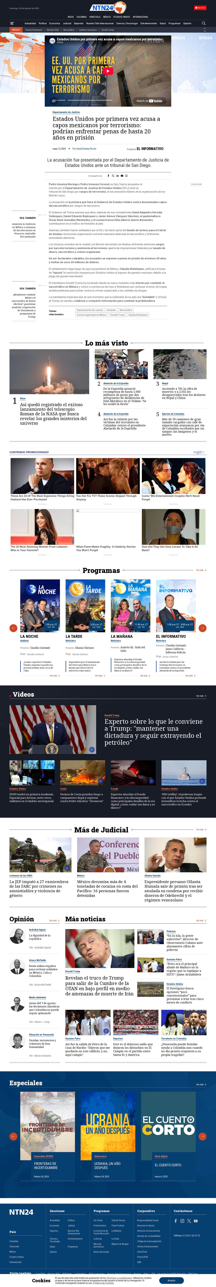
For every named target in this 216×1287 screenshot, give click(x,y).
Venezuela (14, 1246)
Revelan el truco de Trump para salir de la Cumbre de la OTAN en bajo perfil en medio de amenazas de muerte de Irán (99, 985)
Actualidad (30, 23)
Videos (23, 694)
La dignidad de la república (39, 937)
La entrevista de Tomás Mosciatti (101, 1232)
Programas (175, 23)
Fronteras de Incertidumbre (46, 1166)
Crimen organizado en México (92, 315)
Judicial (67, 23)
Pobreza (171, 931)
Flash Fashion (118, 1225)
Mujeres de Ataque (120, 1244)
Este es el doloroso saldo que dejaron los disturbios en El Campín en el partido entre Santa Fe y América (133, 1049)
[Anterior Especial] (13, 1136)
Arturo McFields (37, 960)
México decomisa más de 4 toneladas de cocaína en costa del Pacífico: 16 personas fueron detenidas (107, 888)
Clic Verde (98, 1220)
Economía (54, 23)
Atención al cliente (145, 1225)
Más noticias (85, 919)
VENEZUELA (94, 17)
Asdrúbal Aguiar (37, 929)
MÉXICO (107, 17)
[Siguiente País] (205, 31)
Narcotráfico (68, 30)
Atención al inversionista (148, 1231)
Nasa (22, 398)
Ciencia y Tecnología (127, 23)
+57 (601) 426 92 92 (191, 1235)
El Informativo (150, 149)
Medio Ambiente (37, 997)
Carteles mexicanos (88, 30)
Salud (163, 23)
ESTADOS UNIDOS (121, 17)
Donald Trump (108, 30)
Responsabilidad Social (147, 1220)
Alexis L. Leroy (41, 1021)
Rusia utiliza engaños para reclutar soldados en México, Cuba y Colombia (43, 971)
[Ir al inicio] (25, 1217)
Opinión (187, 23)
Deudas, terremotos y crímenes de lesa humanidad (42, 1043)
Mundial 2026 (53, 30)
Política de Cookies (103, 1283)
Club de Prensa (118, 1220)
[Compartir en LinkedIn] (117, 176)
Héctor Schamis (42, 1055)
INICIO (71, 17)
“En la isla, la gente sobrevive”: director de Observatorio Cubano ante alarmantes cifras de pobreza (185, 942)
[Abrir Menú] (12, 23)
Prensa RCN (142, 1257)
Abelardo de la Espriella (115, 383)
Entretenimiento (149, 23)
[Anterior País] (205, 28)
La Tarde (74, 636)
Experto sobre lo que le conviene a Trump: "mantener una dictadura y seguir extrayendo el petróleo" (154, 732)
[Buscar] (204, 23)
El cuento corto (168, 1165)
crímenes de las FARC (20, 875)
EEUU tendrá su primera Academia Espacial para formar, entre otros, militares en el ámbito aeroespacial (31, 798)
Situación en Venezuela (41, 1034)
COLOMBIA (82, 17)
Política (43, 23)
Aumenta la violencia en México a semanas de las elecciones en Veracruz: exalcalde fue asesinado (24, 230)
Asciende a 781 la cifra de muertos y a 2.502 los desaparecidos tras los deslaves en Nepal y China (184, 393)
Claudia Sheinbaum (33, 30)
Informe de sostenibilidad (148, 1236)
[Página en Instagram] (182, 1221)
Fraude (114, 788)
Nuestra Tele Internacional (100, 23)
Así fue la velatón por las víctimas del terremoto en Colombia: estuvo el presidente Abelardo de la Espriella (124, 424)
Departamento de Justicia (66, 112)
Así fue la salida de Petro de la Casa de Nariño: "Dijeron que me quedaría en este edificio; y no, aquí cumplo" (87, 1049)
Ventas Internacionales (147, 1246)
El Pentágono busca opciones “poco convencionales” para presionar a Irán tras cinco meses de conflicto (185, 995)
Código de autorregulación (149, 1241)
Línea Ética (142, 1251)
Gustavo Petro (174, 959)
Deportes (78, 23)
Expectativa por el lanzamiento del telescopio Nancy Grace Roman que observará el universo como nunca (84, 666)
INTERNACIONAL (140, 17)
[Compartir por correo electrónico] (122, 176)
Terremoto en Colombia (173, 1038)
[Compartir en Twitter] (113, 176)
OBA (139, 1262)
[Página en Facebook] (176, 1221)
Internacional (15, 1262)
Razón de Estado (101, 1252)
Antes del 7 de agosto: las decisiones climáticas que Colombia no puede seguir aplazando (44, 1008)
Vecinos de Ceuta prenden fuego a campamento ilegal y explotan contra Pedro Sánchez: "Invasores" (82, 798)
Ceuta (63, 788)
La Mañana (122, 636)
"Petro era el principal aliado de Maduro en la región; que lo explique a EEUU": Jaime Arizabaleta (184, 969)
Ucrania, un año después (107, 1166)
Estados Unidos (17, 788)
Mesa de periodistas (99, 1245)
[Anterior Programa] (13, 628)
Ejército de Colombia (173, 413)
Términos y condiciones (119, 1278)
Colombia (13, 1241)
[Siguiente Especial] (203, 1136)
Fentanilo (111, 310)
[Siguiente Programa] (203, 628)
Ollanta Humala (152, 875)
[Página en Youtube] (196, 1221)
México (81, 875)
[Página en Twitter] (189, 1221)
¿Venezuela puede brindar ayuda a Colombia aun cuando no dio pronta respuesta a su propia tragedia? (182, 1049)
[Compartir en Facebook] (108, 176)
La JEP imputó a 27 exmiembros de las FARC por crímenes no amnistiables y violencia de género (38, 888)
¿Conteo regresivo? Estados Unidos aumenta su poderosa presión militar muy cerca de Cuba (38, 666)
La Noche (29, 636)
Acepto (171, 1280)
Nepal (165, 383)
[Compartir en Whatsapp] (126, 176)
